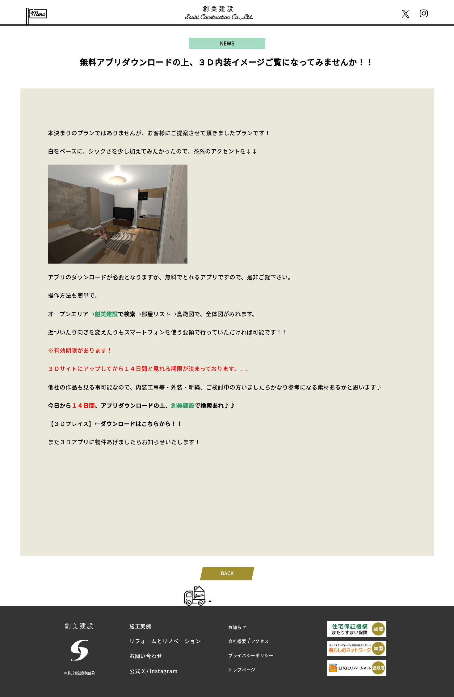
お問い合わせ (145, 656)
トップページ (241, 669)
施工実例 (140, 626)
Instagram (164, 671)
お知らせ (237, 627)
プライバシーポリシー (251, 655)
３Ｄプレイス (71, 423)
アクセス (260, 641)
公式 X (137, 671)
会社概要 (237, 641)
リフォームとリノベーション (165, 641)
